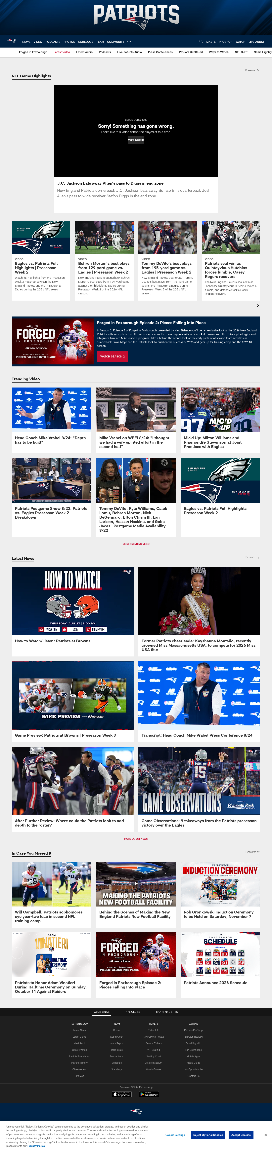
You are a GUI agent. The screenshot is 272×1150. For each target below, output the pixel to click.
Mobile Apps (193, 1056)
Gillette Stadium (153, 1062)
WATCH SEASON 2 (112, 356)
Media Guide (193, 1062)
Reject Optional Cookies (208, 1134)
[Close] (265, 1135)
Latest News (79, 1030)
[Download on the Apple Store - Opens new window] (122, 1094)
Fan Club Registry (193, 1036)
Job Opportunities (193, 1069)
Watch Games (153, 1069)
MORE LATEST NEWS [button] (136, 838)
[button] (136, 140)
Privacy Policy (36, 1145)
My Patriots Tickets (154, 1036)
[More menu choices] (129, 41)
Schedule (117, 1062)
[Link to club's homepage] (11, 41)
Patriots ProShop (193, 1030)
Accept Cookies (241, 1134)
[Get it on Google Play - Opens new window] (149, 1096)
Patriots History (79, 1062)
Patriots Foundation (79, 1056)
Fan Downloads (193, 1049)
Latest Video (79, 1036)
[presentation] (258, 306)
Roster (116, 1030)
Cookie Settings (175, 1134)
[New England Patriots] (136, 1113)
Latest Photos (79, 1049)
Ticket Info (153, 1030)
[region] (136, 1135)
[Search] (201, 41)
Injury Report (117, 1043)
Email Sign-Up (193, 1043)
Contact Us (194, 1075)
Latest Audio (79, 1043)
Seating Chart (153, 1056)
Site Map (79, 1075)
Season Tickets (154, 1043)
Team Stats (117, 1049)
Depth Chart (116, 1036)
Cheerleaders (79, 1069)
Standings (116, 1069)
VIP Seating (153, 1049)
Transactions (116, 1056)
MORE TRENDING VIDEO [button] (136, 543)
